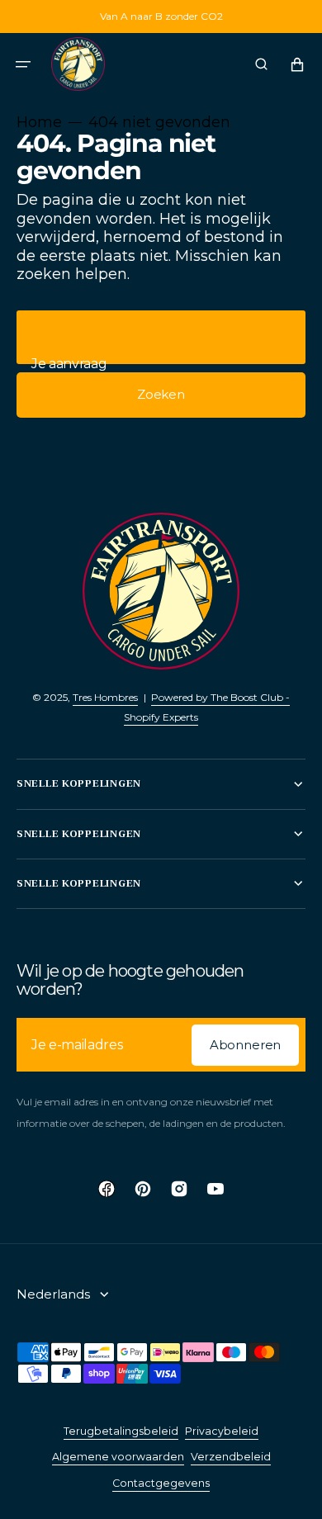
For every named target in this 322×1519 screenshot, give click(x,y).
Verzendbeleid (231, 1456)
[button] (23, 64)
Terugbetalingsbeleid (121, 1431)
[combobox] (161, 337)
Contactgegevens (161, 1483)
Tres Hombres (105, 697)
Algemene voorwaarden (118, 1456)
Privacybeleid (221, 1431)
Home (39, 122)
